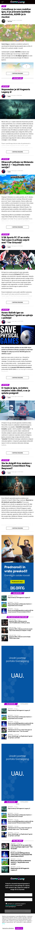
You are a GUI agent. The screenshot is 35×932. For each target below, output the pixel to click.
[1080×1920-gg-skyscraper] (17, 591)
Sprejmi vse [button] (19, 928)
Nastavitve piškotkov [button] (8, 928)
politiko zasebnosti (10, 905)
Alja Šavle (10, 21)
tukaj (3, 923)
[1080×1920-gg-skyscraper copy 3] (17, 702)
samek (9, 96)
